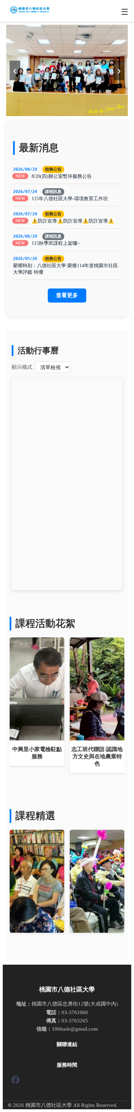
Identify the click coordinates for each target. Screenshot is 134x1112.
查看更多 (67, 295)
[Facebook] (15, 1081)
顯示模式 (22, 367)
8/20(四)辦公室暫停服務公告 (62, 176)
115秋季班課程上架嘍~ (56, 243)
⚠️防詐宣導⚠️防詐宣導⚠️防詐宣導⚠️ (73, 221)
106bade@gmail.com (75, 1029)
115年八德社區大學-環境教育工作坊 (70, 198)
